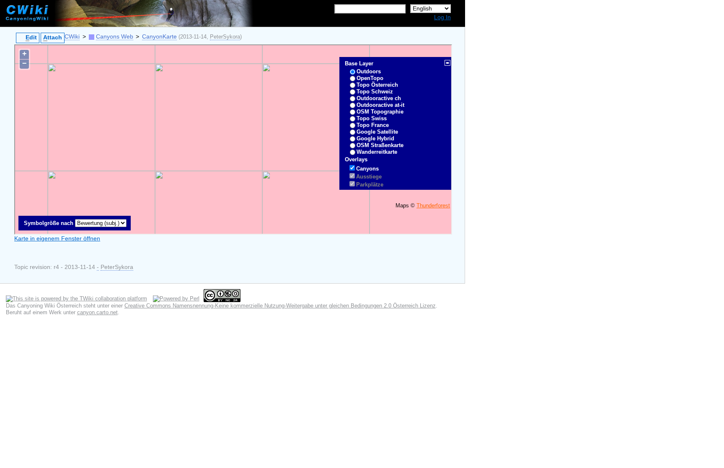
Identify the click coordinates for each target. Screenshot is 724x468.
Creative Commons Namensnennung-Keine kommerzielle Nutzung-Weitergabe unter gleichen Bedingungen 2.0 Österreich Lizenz (280, 306)
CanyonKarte (159, 37)
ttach (52, 37)
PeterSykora (225, 37)
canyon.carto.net (97, 312)
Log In (442, 17)
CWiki (72, 37)
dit (31, 37)
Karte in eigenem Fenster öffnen (57, 238)
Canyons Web (114, 37)
